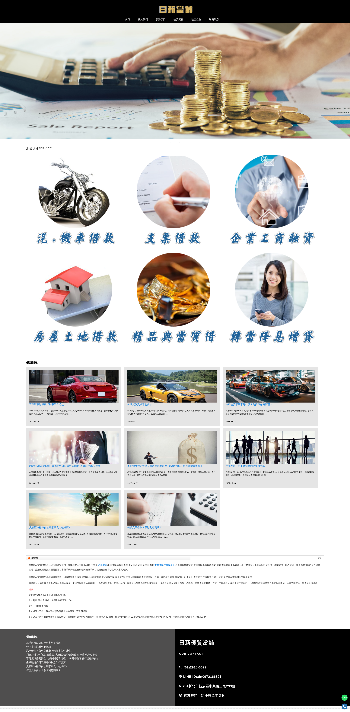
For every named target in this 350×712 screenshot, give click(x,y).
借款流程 (178, 19)
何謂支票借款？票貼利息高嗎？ (144, 527)
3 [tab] (179, 142)
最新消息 (214, 19)
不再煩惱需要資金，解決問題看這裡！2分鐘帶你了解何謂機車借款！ (165, 466)
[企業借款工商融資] (175, 81)
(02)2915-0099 (195, 667)
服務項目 (161, 19)
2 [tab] (175, 142)
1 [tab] (171, 142)
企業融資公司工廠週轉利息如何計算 (245, 466)
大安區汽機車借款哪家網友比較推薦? (49, 527)
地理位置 (196, 19)
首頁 (127, 19)
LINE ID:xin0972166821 (202, 676)
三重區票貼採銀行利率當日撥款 (46, 404)
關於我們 (143, 19)
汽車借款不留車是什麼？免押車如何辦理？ (249, 404)
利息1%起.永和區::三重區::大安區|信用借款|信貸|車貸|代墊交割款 (64, 466)
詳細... (320, 558)
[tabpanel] (175, 81)
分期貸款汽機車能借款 (139, 404)
